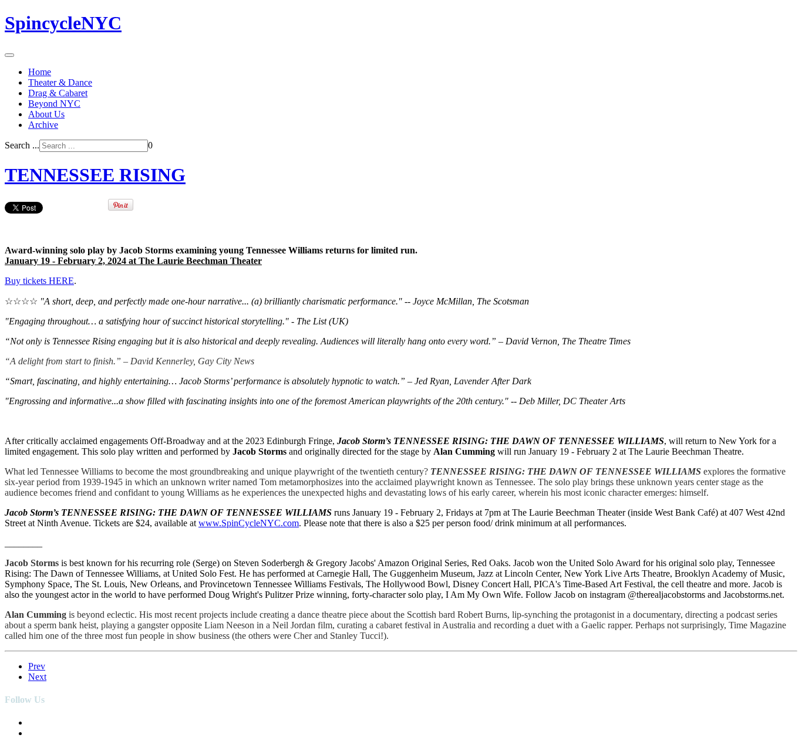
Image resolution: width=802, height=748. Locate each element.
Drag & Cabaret (57, 93)
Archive (43, 125)
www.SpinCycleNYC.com (248, 523)
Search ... (22, 145)
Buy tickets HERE (39, 281)
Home (39, 72)
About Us (46, 114)
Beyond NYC (54, 104)
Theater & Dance (60, 82)
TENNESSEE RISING (95, 174)
